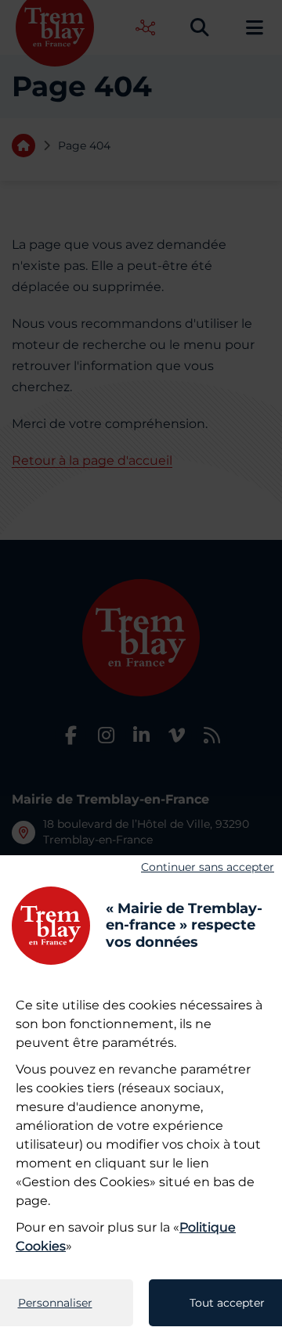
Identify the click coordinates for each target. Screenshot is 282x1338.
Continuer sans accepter (207, 867)
